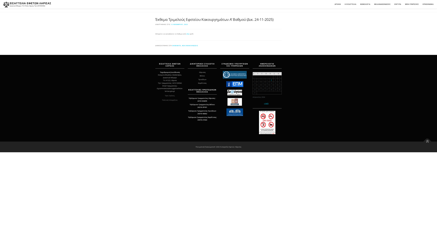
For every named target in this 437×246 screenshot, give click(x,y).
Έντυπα (397, 4)
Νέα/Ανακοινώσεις (382, 4)
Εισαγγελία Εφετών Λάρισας (30, 3)
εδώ (188, 34)
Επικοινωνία (428, 4)
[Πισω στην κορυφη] (427, 142)
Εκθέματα (176, 46)
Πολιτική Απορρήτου (170, 100)
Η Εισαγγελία (350, 4)
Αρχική (338, 4)
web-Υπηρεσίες (412, 4)
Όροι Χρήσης (170, 96)
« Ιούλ (266, 103)
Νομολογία (365, 4)
